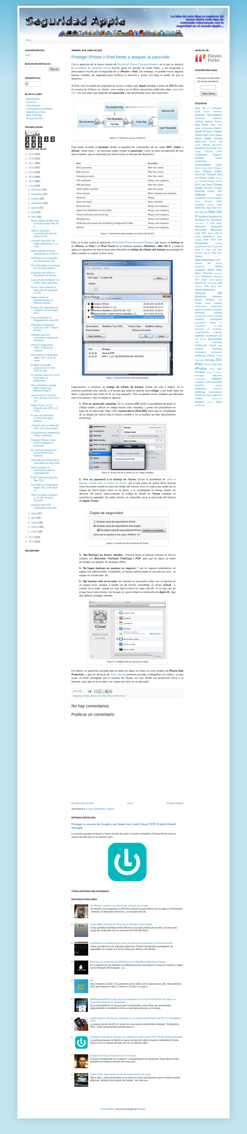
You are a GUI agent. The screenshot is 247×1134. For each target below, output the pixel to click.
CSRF (219, 151)
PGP (213, 239)
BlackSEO (217, 145)
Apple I (218, 128)
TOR (197, 276)
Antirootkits (200, 118)
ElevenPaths (33, 99)
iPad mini (217, 364)
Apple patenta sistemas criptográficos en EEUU (44, 252)
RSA (209, 246)
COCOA (208, 151)
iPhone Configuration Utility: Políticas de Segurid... (42, 348)
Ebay (197, 171)
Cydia (219, 164)
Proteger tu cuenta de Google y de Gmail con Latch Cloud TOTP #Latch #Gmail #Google (136, 1037)
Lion (219, 204)
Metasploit (216, 226)
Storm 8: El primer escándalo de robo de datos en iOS (44, 233)
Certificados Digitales (208, 154)
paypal (219, 385)
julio (33, 212)
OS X (218, 233)
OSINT (198, 236)
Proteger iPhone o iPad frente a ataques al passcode (120, 57)
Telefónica (206, 276)
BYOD (213, 141)
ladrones (217, 375)
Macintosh (216, 220)
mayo (34, 513)
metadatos (200, 382)
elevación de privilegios (208, 329)
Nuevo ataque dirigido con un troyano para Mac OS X (45, 223)
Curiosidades (203, 164)
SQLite (207, 253)
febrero (35, 527)
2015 (32, 172)
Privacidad (201, 243)
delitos (213, 322)
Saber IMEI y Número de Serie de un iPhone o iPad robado (121, 924)
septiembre (37, 203)
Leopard (199, 204)
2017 (32, 163)
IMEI (220, 191)
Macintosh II (201, 223)
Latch (219, 201)
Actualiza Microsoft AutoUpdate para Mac (44, 506)
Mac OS (203, 212)
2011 (32, 537)
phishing (200, 391)
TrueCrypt (211, 283)
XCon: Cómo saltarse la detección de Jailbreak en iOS (44, 290)
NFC (204, 233)
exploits (199, 335)
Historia (199, 191)
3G (203, 108)
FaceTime (200, 174)
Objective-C (209, 236)
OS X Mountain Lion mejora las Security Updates (45, 267)
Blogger (142, 1109)
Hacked (218, 188)
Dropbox (218, 168)
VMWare (198, 286)
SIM (214, 250)
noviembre (37, 194)
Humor (211, 191)
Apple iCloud (213, 138)
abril (33, 518)
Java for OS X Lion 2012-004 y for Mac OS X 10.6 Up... (45, 398)
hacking (217, 348)
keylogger (199, 375)
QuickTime (200, 246)
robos (208, 395)
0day (197, 108)
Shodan (198, 263)
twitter (219, 402)
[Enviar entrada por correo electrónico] (89, 691)
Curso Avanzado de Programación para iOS (44, 319)
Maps (219, 223)
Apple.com (200, 141)
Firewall (202, 181)
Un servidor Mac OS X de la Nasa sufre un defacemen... (45, 378)
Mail (212, 223)
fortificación (201, 345)
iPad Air (207, 364)
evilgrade (217, 332)
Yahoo (208, 303)
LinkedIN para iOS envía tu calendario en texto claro (45, 461)
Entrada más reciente (82, 803)
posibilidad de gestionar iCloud (92, 68)
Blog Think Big (34, 115)
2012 (32, 185)
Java (219, 194)
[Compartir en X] (103, 691)
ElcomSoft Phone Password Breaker (138, 64)
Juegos (218, 198)
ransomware (215, 392)
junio (34, 216)
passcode (217, 382)
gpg (220, 345)
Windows (200, 296)
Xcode (198, 303)
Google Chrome (203, 188)
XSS (220, 300)
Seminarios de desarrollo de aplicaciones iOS (44, 259)
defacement (200, 322)
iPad (104, 696)
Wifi (219, 293)
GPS (197, 184)
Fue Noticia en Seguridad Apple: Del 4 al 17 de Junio (44, 358)
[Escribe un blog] (99, 691)
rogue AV (217, 395)
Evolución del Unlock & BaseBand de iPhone (43, 274)
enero (34, 531)
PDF (206, 239)
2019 (32, 154)
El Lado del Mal (34, 118)
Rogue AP (217, 246)
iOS (99, 696)
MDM (197, 207)
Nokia (210, 233)
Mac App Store (209, 207)
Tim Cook (201, 279)
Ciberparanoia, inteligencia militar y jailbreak (45, 434)
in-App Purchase (214, 372)
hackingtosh (200, 352)
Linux (210, 204)
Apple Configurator (204, 128)
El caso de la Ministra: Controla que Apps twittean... (42, 418)
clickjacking (200, 316)
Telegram (217, 276)
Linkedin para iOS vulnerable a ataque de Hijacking (44, 338)
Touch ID (200, 282)
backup (218, 309)
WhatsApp (200, 293)
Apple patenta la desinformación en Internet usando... (42, 300)
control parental (214, 316)
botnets (218, 312)
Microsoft (200, 229)
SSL (219, 253)
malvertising (200, 379)
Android (199, 114)
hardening (200, 355)
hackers (199, 349)
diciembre (36, 189)
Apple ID (200, 131)
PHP (220, 240)
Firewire (211, 181)
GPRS (219, 181)
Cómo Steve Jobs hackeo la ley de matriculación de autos (120, 1074)
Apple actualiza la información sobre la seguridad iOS (43, 470)
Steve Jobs (214, 269)
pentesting (200, 388)
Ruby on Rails (203, 250)
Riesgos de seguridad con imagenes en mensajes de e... (44, 310)
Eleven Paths (212, 171)
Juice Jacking (118, 674)
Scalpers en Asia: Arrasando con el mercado (113, 1055)
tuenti (210, 402)
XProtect (210, 300)
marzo (34, 522)
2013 (32, 181)
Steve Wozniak (203, 273)
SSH (213, 253)
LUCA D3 (31, 102)
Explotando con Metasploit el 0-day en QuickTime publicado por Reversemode (131, 943)
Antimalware (214, 114)
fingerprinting (215, 339)
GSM (202, 185)
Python (218, 243)
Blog (28, 39)
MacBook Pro (202, 220)
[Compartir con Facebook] (107, 691)
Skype (219, 263)
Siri (209, 263)
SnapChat (199, 266)
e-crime (218, 326)
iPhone (110, 696)
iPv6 (212, 369)
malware (216, 378)
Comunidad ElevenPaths (39, 108)
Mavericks (200, 226)
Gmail (209, 184)
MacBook (203, 216)
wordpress (200, 405)
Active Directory (213, 111)
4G (208, 108)
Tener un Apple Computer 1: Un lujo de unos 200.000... (44, 498)
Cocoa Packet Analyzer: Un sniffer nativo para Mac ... (45, 281)
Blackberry (200, 148)
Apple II (210, 131)
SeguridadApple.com (207, 259)
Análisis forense (204, 121)
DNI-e (197, 168)
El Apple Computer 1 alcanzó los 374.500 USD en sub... (43, 368)
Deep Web (207, 168)
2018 (32, 158)
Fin (91, 980)
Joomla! (210, 198)
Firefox (211, 178)
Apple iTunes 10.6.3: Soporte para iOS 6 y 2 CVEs (44, 408)
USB (219, 283)
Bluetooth (212, 148)
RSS (27, 55)
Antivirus (217, 118)
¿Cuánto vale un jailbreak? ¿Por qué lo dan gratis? (45, 427)
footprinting (217, 342)
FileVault (211, 174)
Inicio (130, 803)
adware (218, 303)
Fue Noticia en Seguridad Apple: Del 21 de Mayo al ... (44, 488)
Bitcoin (206, 145)
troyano (199, 401)
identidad (200, 372)
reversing (200, 395)
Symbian (218, 273)
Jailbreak (200, 194)
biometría (200, 312)
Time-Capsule (215, 280)
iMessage (210, 360)
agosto (35, 207)
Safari (198, 256)
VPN (206, 286)
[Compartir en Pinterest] (110, 691)
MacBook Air (215, 216)
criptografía (216, 319)
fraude (212, 345)
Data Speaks (33, 105)
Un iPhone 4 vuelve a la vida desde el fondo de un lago (119, 905)
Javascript (200, 198)
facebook (211, 335)
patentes (199, 385)
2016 (32, 167)
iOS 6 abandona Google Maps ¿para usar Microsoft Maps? (43, 388)
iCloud (93, 696)
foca (197, 342)
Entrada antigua (175, 803)
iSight (219, 369)
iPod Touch (120, 696)
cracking (199, 319)
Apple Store (209, 135)
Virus (213, 286)
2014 (32, 176)
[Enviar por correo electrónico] (96, 691)
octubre (35, 198)
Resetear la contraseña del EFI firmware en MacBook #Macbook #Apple (128, 962)
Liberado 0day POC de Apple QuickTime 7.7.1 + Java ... (45, 243)
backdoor (209, 309)
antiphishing (216, 306)
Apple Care (216, 125)
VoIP (220, 286)
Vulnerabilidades (205, 289)
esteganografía (202, 332)
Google (217, 184)
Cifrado (86, 696)
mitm (208, 382)
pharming (217, 388)
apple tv (199, 309)
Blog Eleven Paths (36, 112)
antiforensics (201, 306)
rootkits (198, 398)
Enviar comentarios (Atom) (100, 809)
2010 (32, 541)
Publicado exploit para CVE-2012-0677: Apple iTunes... (44, 328)
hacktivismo (216, 352)
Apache (218, 121)
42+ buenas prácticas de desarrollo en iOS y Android (44, 453)
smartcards (217, 398)
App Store (201, 124)
